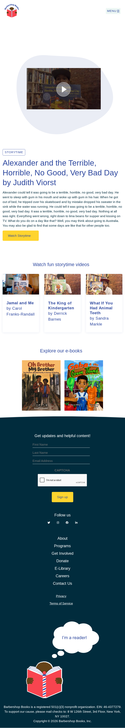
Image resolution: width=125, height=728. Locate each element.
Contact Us (62, 583)
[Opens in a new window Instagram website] (58, 522)
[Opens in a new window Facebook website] (67, 522)
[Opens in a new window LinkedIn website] (76, 522)
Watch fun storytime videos (61, 264)
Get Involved (62, 553)
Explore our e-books (61, 350)
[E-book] (41, 385)
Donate (62, 561)
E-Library (62, 568)
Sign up (62, 497)
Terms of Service (61, 603)
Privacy (61, 596)
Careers (62, 576)
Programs (62, 546)
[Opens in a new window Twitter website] (49, 522)
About (62, 538)
